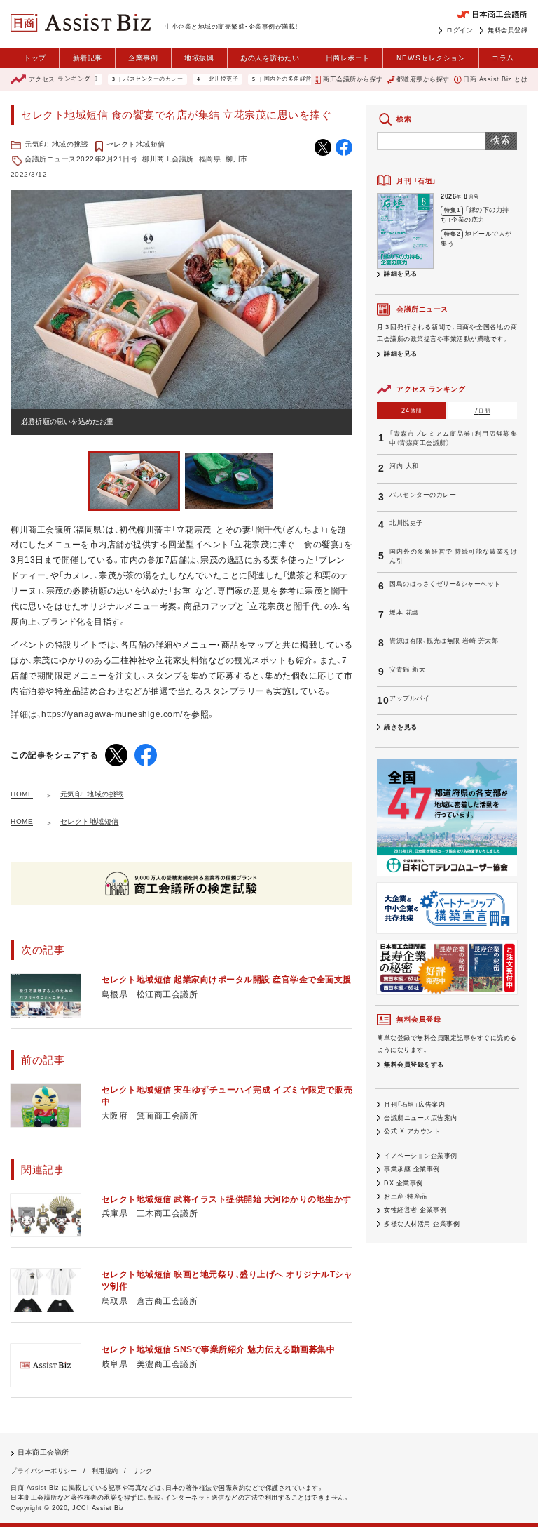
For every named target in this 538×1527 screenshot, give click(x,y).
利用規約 (105, 1470)
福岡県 (210, 159)
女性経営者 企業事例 (415, 1209)
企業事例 (143, 58)
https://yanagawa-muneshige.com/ (112, 714)
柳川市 (237, 159)
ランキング (60, 79)
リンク (142, 1470)
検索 (501, 140)
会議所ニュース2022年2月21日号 (81, 159)
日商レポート (348, 58)
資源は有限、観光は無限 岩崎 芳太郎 (443, 640)
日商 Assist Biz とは (495, 79)
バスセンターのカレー (128, 79)
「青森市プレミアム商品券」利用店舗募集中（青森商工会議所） (453, 438)
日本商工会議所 (43, 1452)
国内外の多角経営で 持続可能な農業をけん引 (300, 79)
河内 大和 (404, 465)
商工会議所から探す (352, 79)
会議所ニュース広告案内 (420, 1117)
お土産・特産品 (405, 1196)
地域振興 (199, 58)
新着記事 (87, 58)
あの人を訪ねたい (269, 58)
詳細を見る (401, 273)
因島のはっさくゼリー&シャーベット (445, 583)
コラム (503, 58)
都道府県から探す (423, 79)
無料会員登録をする (414, 1064)
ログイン (459, 30)
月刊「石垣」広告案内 (414, 1104)
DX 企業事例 (403, 1183)
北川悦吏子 (199, 79)
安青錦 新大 (407, 669)
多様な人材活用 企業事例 (422, 1223)
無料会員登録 (507, 30)
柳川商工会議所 (168, 159)
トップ (35, 58)
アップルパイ (409, 698)
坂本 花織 (404, 612)
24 (411, 410)
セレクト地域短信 (135, 144)
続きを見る (401, 727)
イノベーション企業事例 (420, 1155)
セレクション (431, 58)
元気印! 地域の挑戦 (56, 144)
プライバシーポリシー (44, 1470)
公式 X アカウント (412, 1131)
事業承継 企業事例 (412, 1169)
